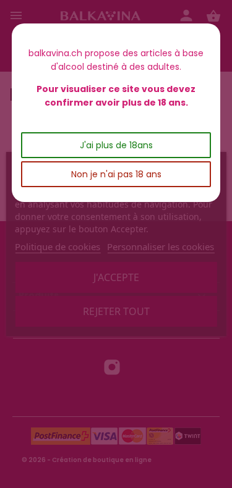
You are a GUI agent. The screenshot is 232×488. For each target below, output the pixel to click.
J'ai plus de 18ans (116, 145)
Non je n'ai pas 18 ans (116, 174)
